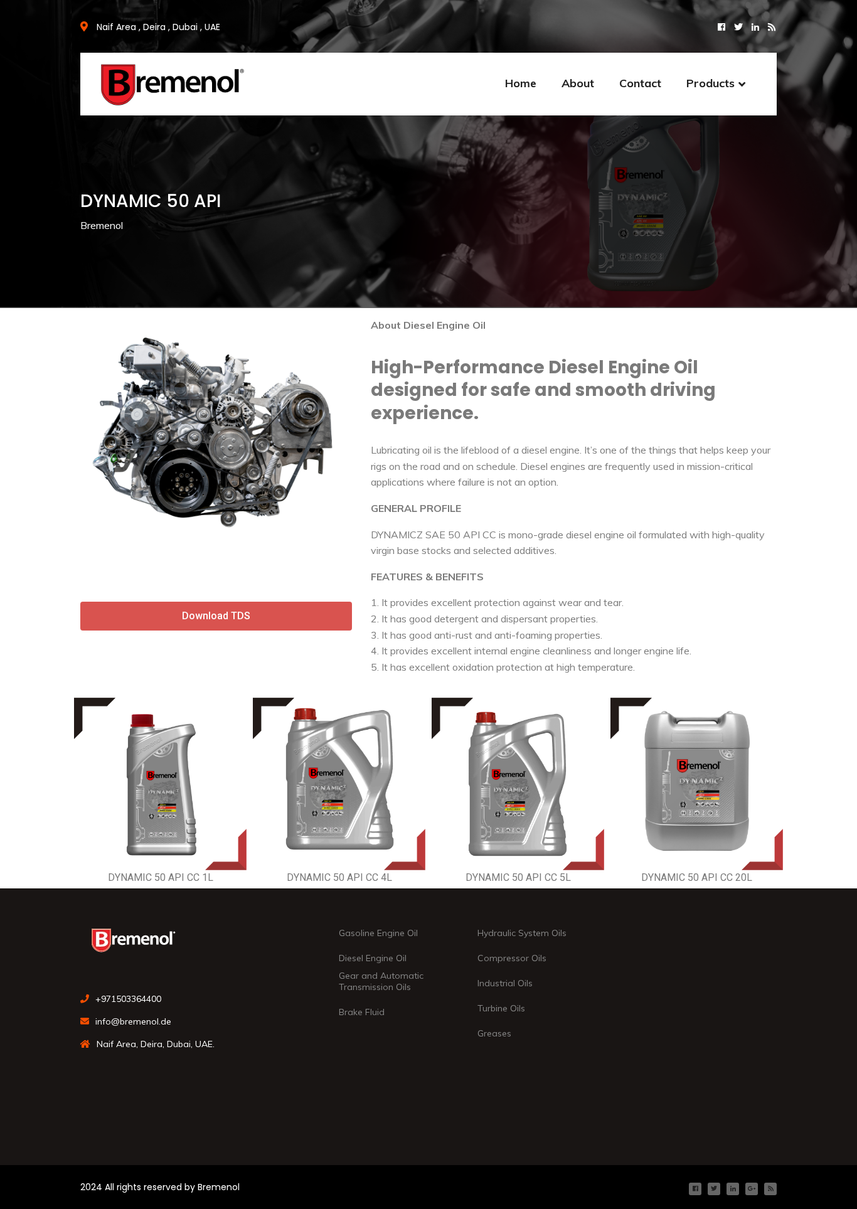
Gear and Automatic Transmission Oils (381, 981)
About (578, 83)
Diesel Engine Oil (373, 958)
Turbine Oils (501, 1008)
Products (710, 83)
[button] (216, 616)
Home (520, 83)
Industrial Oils (505, 983)
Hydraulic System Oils (522, 933)
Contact (640, 83)
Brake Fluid (362, 1012)
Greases (494, 1033)
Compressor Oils (511, 958)
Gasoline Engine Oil (378, 933)
